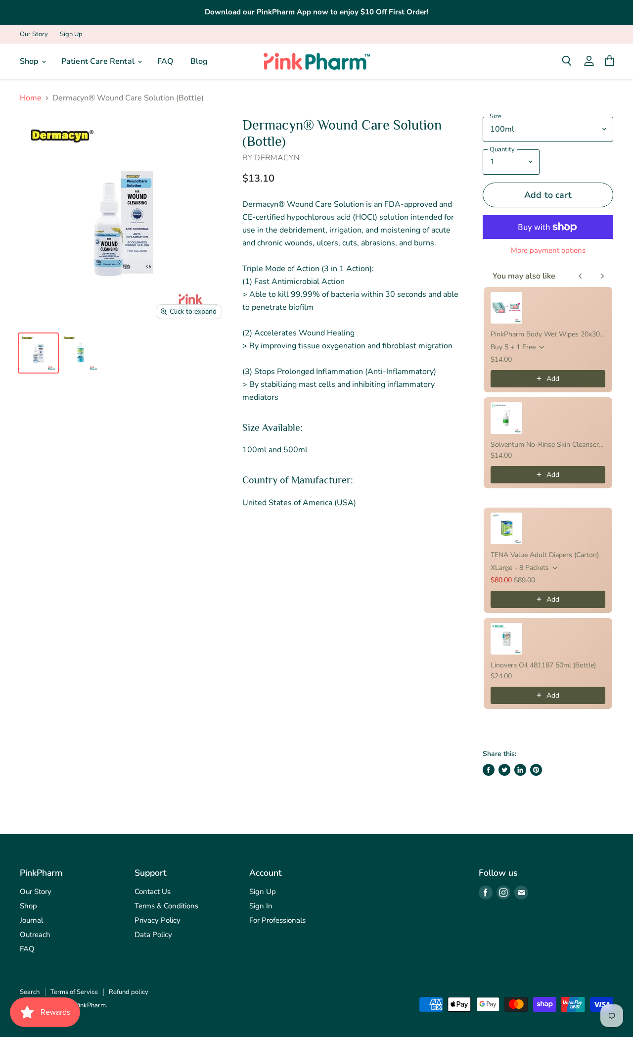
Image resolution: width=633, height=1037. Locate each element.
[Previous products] (580, 276)
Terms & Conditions (166, 906)
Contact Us (153, 891)
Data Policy (153, 935)
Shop (30, 61)
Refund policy (128, 992)
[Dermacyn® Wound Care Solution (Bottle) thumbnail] (38, 353)
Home (31, 98)
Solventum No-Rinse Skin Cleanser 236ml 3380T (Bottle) (548, 444)
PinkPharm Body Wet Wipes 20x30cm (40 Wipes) (548, 334)
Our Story (34, 34)
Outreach (35, 935)
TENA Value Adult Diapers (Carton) (545, 555)
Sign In (260, 906)
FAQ (165, 61)
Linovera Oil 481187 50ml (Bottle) (543, 665)
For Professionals (277, 920)
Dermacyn (276, 157)
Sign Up (71, 34)
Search (30, 992)
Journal (31, 920)
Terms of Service (74, 992)
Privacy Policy (158, 920)
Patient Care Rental (98, 61)
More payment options (548, 250)
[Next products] (602, 276)
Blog (199, 61)
